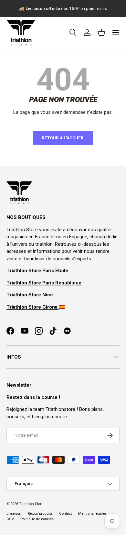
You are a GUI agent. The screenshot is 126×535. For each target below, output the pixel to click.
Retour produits (40, 513)
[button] (101, 32)
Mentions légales (92, 513)
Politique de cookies (37, 519)
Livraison (13, 513)
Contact (65, 513)
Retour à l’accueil (63, 137)
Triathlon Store (31, 504)
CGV (10, 519)
